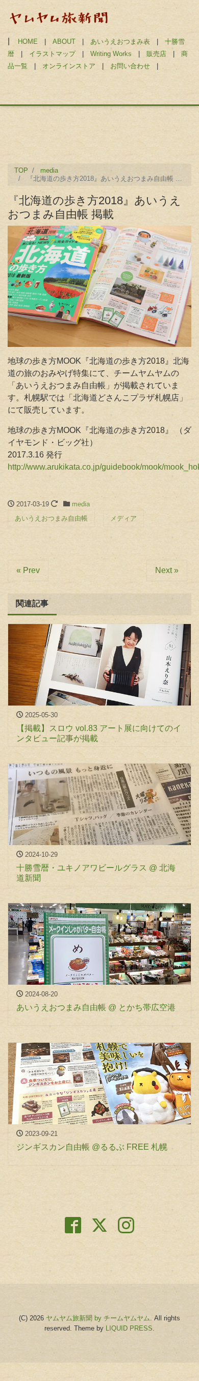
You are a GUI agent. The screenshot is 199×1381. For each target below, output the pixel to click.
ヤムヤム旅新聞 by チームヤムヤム (98, 1318)
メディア (123, 518)
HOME (28, 41)
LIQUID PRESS (129, 1328)
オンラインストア (68, 66)
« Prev (28, 570)
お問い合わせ (130, 66)
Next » (167, 570)
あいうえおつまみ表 (120, 41)
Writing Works (111, 54)
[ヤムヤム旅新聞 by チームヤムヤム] (59, 17)
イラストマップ (52, 54)
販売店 (156, 54)
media (81, 504)
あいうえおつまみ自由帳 (51, 518)
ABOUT (64, 41)
